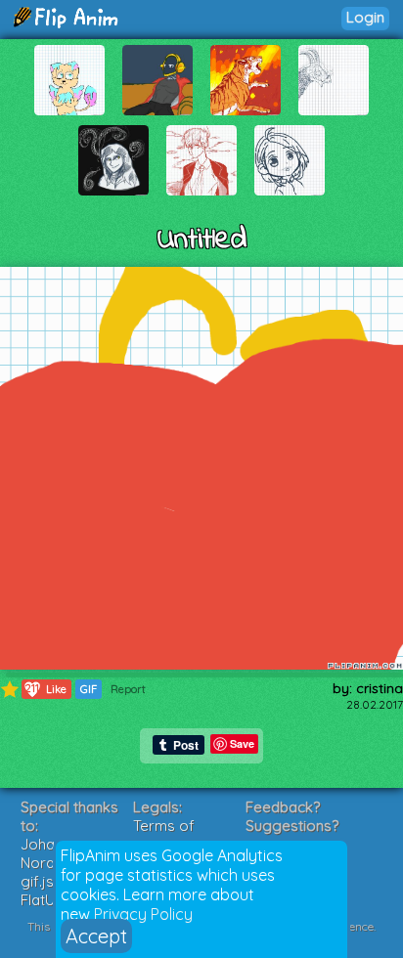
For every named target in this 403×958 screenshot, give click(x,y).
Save (242, 743)
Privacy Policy (143, 914)
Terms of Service (164, 834)
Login (365, 17)
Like (46, 688)
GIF (88, 689)
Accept (96, 936)
